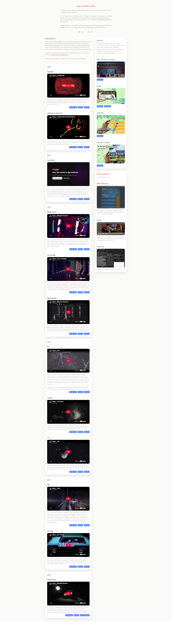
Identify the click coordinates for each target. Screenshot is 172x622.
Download (73, 107)
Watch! (87, 107)
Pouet (80, 107)
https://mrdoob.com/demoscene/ (59, 55)
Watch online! (85, 615)
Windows (107, 106)
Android (100, 79)
